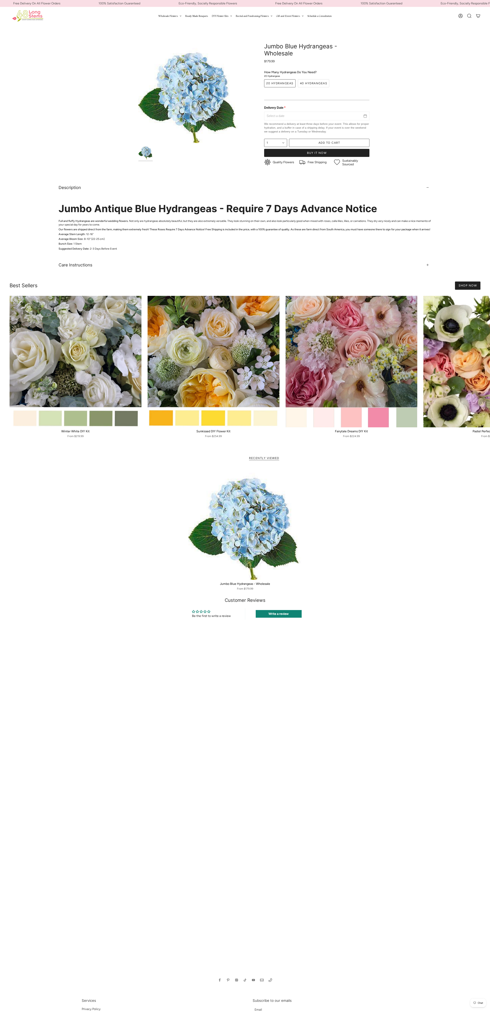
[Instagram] (236, 980)
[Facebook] (220, 980)
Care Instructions (75, 264)
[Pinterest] (228, 980)
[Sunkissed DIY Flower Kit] (213, 362)
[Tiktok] (245, 980)
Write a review (279, 614)
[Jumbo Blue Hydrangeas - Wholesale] (245, 523)
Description (70, 187)
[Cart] (478, 16)
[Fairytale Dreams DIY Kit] (351, 362)
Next (484, 361)
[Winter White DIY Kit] (75, 362)
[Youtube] (253, 980)
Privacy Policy (91, 1009)
